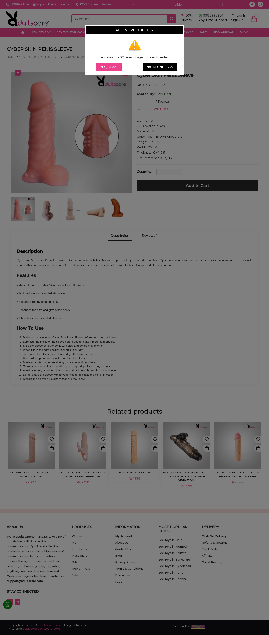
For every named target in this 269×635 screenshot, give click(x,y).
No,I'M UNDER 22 (160, 67)
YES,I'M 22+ (109, 67)
